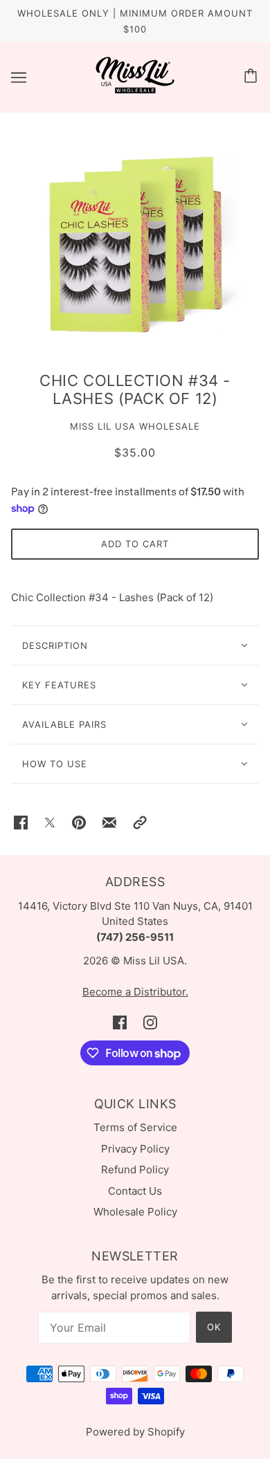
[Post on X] (50, 822)
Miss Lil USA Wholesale (135, 426)
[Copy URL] (140, 822)
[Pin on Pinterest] (79, 822)
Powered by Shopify (135, 1431)
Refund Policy (135, 1169)
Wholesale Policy (135, 1211)
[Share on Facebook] (21, 822)
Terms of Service (135, 1127)
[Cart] (252, 77)
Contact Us (135, 1191)
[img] (120, 1022)
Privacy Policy (135, 1148)
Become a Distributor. (135, 991)
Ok (214, 1326)
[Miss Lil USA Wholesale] (135, 90)
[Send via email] (109, 822)
